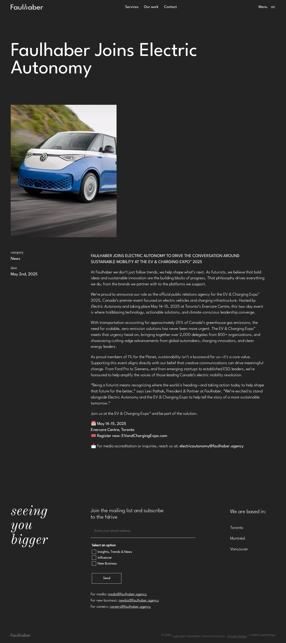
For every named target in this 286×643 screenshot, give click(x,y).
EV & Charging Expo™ (132, 414)
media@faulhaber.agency (127, 594)
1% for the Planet (142, 357)
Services (132, 7)
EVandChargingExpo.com (144, 436)
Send (106, 578)
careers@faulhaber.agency (130, 607)
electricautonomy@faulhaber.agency (212, 446)
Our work (151, 7)
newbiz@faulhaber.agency (139, 600)
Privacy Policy (237, 636)
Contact (170, 7)
